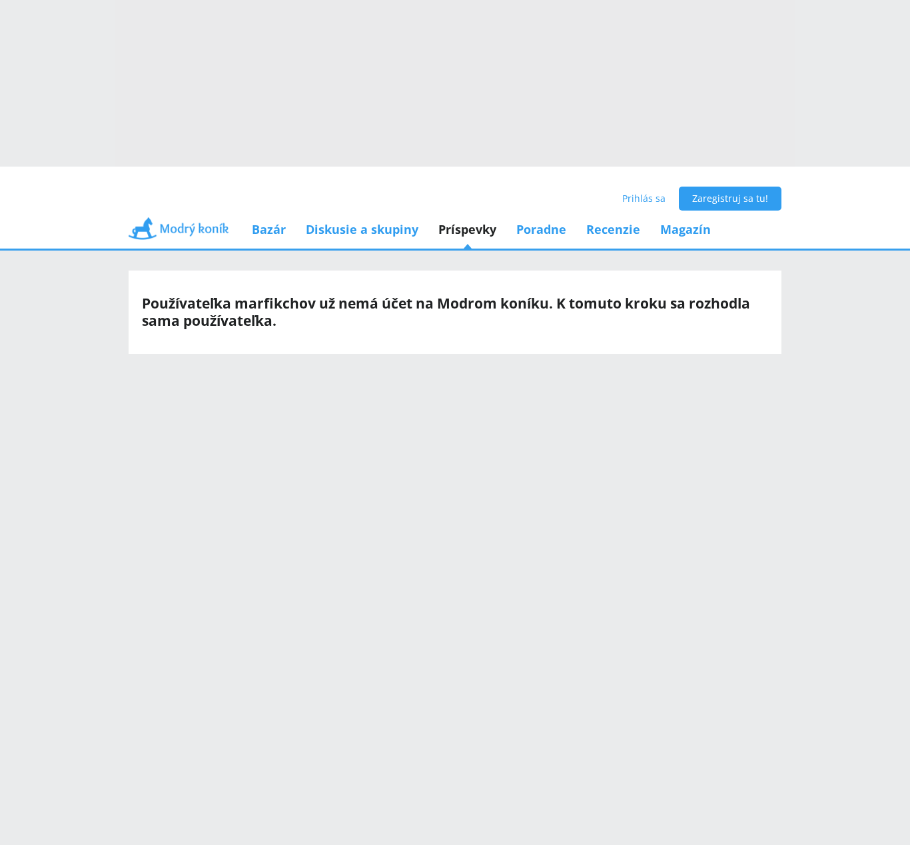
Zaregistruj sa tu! (730, 198)
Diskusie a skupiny (362, 229)
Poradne (541, 229)
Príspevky (467, 229)
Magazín (685, 229)
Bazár (269, 229)
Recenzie (613, 229)
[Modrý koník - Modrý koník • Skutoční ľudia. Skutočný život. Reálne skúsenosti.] (178, 233)
